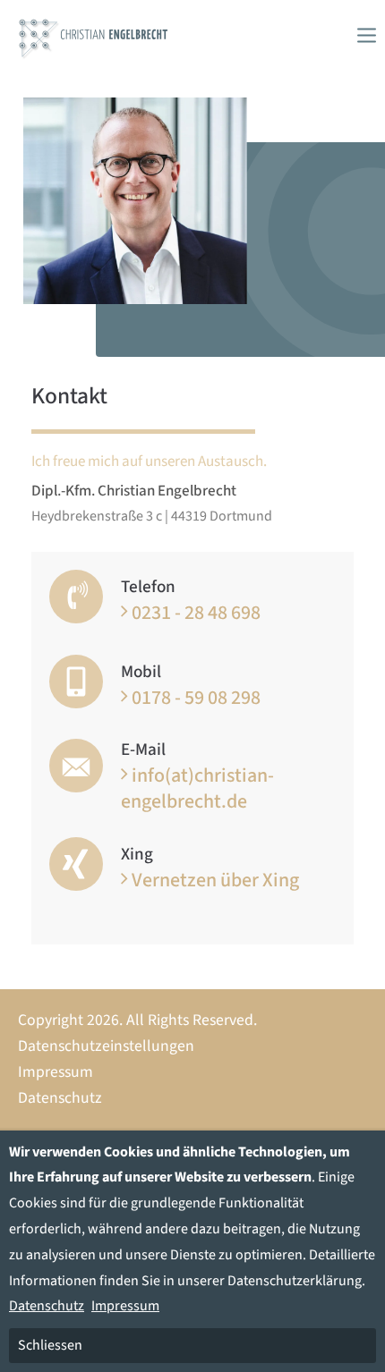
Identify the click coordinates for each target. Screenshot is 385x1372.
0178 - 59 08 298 (196, 697)
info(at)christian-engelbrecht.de (197, 788)
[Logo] (93, 35)
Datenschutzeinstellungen (106, 1046)
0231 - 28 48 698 (196, 612)
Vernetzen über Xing (215, 879)
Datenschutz (60, 1098)
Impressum (55, 1072)
